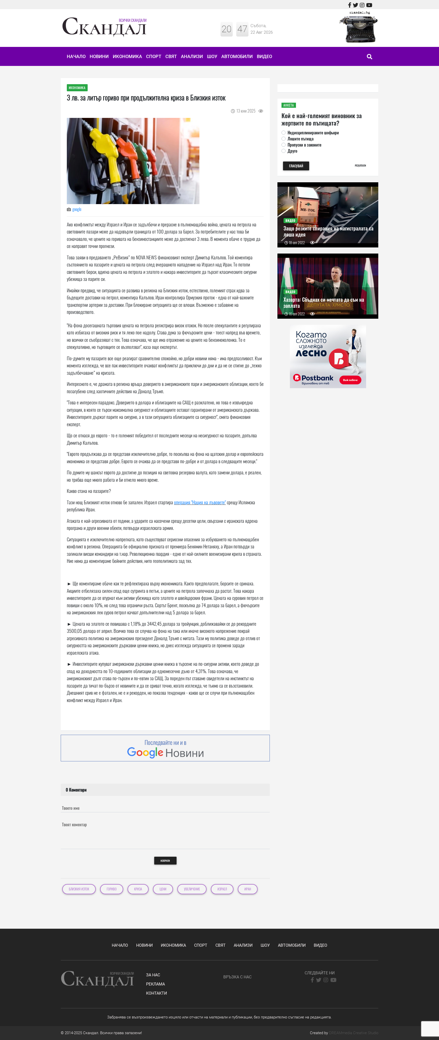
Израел (222, 889)
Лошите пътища (300, 139)
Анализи (192, 56)
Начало (76, 56)
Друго (292, 151)
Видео (264, 56)
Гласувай (296, 166)
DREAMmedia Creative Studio (353, 1033)
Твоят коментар (74, 824)
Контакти (156, 993)
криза (138, 889)
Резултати (360, 165)
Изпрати (165, 861)
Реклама (155, 984)
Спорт (153, 56)
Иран (247, 889)
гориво (112, 889)
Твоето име (71, 808)
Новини (99, 56)
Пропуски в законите (304, 145)
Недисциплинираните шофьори (313, 133)
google (76, 209)
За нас (153, 975)
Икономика (127, 56)
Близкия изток (79, 889)
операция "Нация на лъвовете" (200, 502)
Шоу (212, 56)
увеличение (192, 889)
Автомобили (237, 56)
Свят (171, 56)
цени (163, 889)
